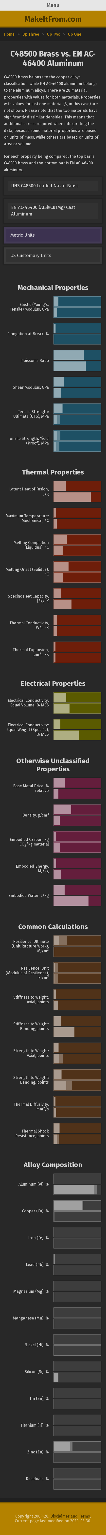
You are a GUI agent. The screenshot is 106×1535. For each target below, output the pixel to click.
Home (9, 34)
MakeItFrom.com (53, 19)
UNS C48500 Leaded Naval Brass (45, 185)
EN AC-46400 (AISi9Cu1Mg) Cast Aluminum (43, 211)
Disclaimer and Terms (70, 1516)
